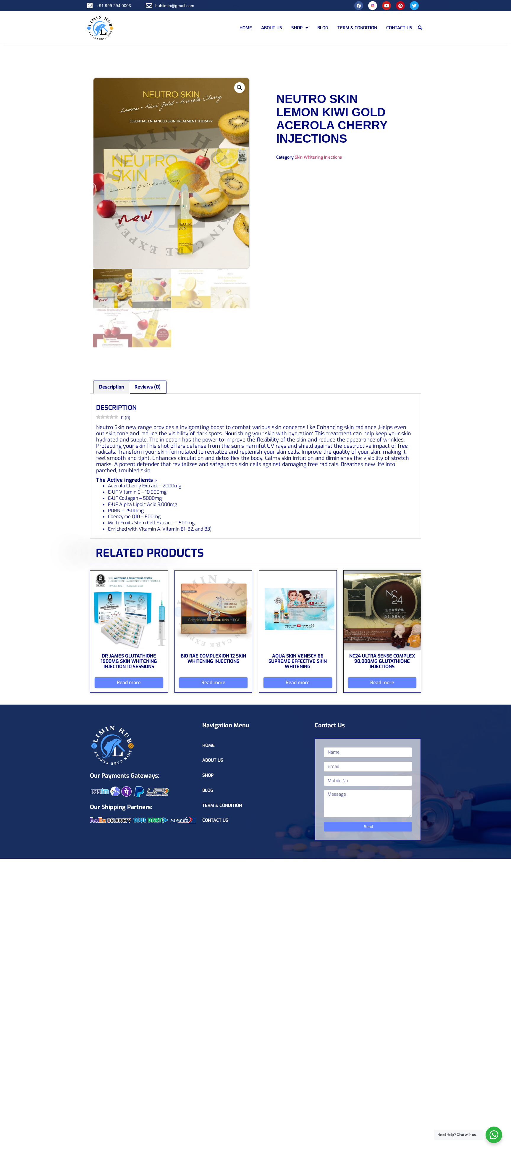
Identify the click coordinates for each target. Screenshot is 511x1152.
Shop (297, 28)
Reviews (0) (148, 387)
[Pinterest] (400, 5)
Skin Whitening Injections (318, 157)
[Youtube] (386, 5)
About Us (271, 28)
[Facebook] (358, 5)
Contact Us (399, 28)
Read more (129, 682)
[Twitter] (414, 5)
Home (246, 28)
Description (111, 387)
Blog (322, 28)
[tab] (111, 387)
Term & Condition (357, 28)
